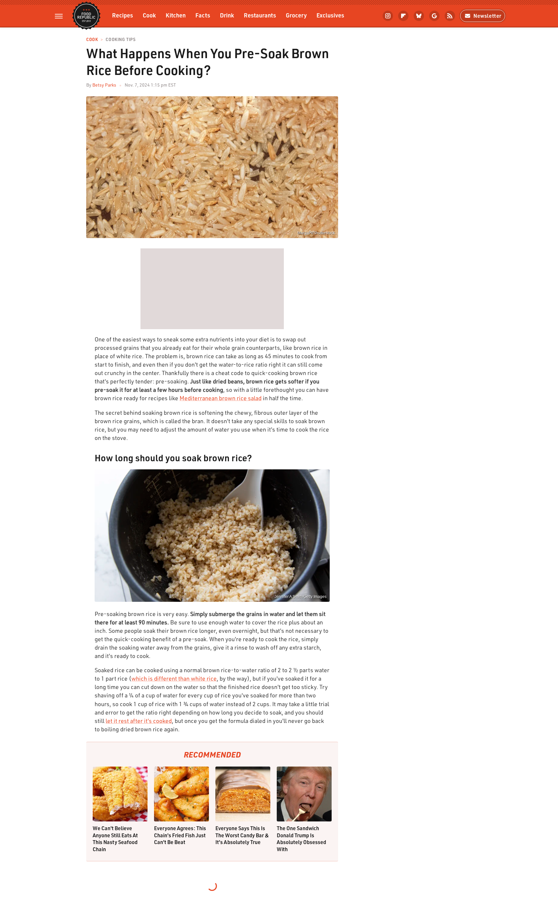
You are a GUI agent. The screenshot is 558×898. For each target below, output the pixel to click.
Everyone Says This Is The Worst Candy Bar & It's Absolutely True (242, 835)
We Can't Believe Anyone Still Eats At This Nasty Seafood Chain (115, 838)
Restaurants (260, 15)
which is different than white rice (174, 678)
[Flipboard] (403, 16)
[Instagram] (388, 16)
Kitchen (176, 15)
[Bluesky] (419, 16)
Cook (149, 15)
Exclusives (330, 15)
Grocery (296, 15)
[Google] (434, 16)
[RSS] (450, 16)
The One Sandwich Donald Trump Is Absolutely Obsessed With (301, 838)
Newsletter (487, 15)
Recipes (122, 15)
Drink (227, 15)
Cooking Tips (120, 39)
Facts (202, 15)
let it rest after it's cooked (139, 720)
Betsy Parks (104, 85)
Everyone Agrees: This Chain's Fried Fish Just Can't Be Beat (180, 835)
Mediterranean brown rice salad (221, 398)
